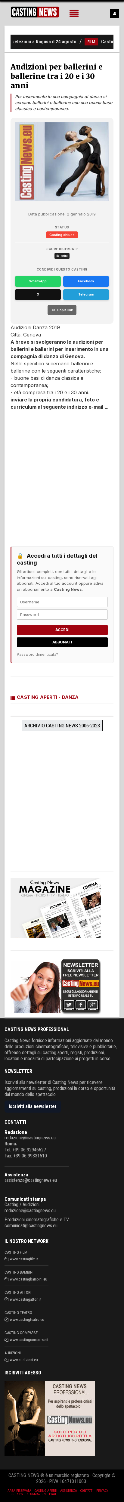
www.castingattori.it (26, 1299)
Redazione (16, 1132)
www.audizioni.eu (24, 1360)
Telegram (86, 294)
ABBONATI (62, 642)
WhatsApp (38, 281)
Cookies (17, 1494)
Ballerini (62, 255)
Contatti (86, 1491)
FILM (83, 41)
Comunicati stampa (25, 1199)
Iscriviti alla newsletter (33, 1106)
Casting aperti (45, 1491)
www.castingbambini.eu (28, 1279)
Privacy (102, 1491)
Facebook (86, 281)
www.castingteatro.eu (27, 1319)
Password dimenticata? (37, 654)
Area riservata (19, 1491)
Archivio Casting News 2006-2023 (62, 726)
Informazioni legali (41, 1494)
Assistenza (16, 1175)
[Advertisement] (62, 475)
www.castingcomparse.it (29, 1339)
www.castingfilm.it (24, 1259)
